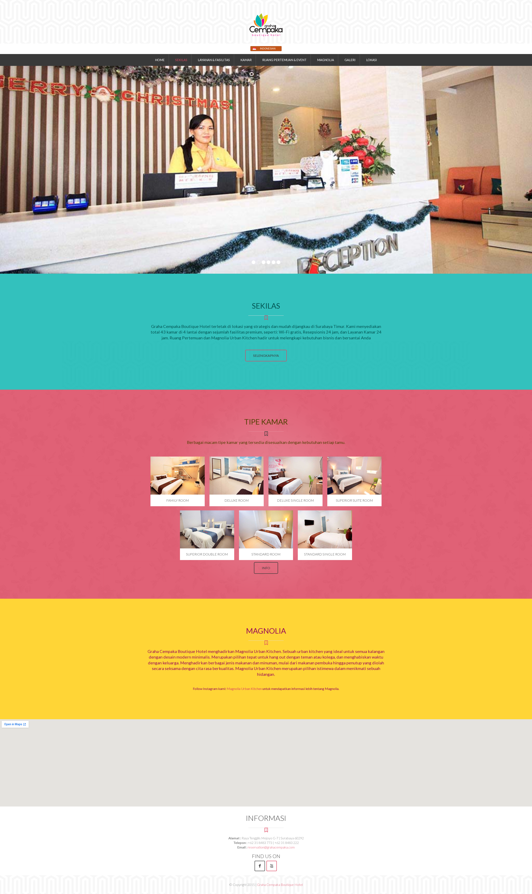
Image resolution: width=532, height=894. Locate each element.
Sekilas (181, 60)
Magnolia (325, 60)
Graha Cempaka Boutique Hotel (280, 885)
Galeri (350, 60)
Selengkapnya (266, 355)
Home (160, 60)
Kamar (246, 60)
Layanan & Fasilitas (214, 60)
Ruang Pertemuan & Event (284, 60)
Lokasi (371, 60)
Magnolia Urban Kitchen (244, 689)
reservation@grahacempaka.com (271, 847)
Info (266, 568)
